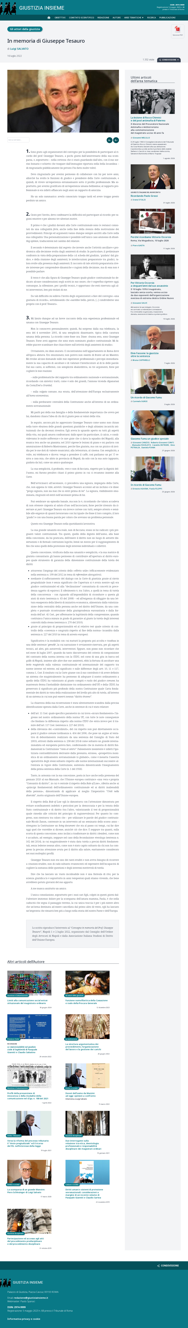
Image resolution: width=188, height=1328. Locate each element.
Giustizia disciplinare (74, 1136)
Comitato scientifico (81, 17)
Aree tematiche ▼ (134, 17)
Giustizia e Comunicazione (17, 995)
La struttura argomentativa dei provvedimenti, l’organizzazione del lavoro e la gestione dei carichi (83, 1047)
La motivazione (71, 1039)
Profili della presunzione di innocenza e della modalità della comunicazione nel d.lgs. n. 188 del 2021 (27, 1096)
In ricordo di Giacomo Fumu (146, 484)
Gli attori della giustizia (25, 29)
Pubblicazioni (167, 17)
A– (109, 140)
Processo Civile (13, 1039)
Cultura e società (72, 1185)
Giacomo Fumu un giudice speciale (150, 438)
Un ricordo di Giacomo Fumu (146, 397)
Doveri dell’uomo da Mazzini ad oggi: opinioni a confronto (81, 1094)
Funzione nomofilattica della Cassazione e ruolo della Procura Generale (87, 1001)
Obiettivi (60, 17)
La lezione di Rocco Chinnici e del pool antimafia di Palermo (148, 119)
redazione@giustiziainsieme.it (31, 1297)
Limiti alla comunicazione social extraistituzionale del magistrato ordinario (27, 1001)
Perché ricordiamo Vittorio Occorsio (151, 237)
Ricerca (151, 17)
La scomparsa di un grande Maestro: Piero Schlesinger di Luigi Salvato (26, 1191)
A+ (116, 140)
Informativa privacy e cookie (23, 1319)
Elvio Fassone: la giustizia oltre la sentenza (144, 355)
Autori (117, 17)
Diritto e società (72, 1088)
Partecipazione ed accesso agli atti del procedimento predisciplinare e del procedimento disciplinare (25, 1241)
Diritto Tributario (13, 1136)
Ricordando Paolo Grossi (144, 195)
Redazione (103, 17)
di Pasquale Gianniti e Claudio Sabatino (22, 1049)
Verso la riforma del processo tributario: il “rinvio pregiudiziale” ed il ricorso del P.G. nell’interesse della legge (28, 1143)
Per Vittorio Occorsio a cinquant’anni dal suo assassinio (149, 284)
